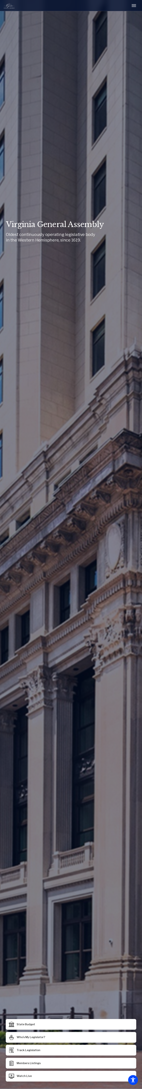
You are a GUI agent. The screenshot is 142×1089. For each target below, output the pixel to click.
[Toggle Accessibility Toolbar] (133, 1080)
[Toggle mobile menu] (134, 5)
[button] (71, 1063)
